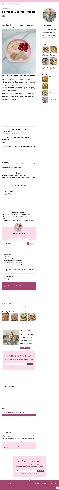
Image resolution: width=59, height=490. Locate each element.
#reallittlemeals (22, 287)
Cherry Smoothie (52, 99)
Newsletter (43, 3)
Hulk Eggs (22, 323)
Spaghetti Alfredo (52, 77)
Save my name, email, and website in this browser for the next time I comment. (14, 412)
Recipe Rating (4, 391)
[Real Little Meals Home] (11, 4)
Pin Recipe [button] (11, 238)
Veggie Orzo (52, 55)
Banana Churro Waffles (5, 323)
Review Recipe (18, 238)
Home (30, 3)
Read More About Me (25, 347)
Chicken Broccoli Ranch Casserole (52, 85)
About (48, 3)
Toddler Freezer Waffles (31, 323)
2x (30, 243)
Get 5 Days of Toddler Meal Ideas (8, 0)
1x (27, 243)
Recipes (33, 3)
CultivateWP (22, 487)
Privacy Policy (15, 487)
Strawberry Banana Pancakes (13, 324)
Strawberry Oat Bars (45, 68)
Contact (52, 3)
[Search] (56, 4)
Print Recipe (25, 238)
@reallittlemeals (14, 287)
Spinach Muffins (45, 55)
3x (32, 243)
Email (3, 408)
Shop (38, 3)
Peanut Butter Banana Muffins (53, 68)
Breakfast (9, 8)
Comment (4, 393)
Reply (34, 435)
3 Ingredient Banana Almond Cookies (53, 93)
